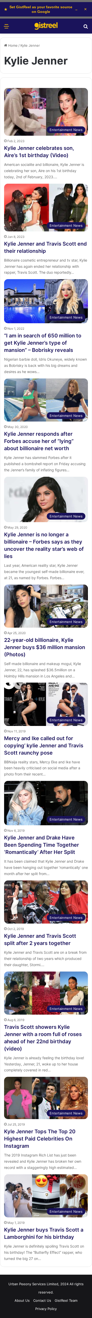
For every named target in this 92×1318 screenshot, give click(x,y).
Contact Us (42, 1300)
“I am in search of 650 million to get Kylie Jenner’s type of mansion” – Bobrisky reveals (42, 343)
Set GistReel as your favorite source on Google (41, 9)
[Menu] (6, 28)
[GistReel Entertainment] (45, 26)
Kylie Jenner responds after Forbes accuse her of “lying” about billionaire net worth (39, 441)
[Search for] (85, 28)
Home (12, 45)
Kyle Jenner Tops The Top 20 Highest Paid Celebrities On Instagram (39, 1138)
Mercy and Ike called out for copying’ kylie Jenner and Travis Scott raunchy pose (43, 745)
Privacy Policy (46, 1309)
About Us (22, 1300)
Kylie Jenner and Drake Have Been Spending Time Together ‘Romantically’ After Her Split (41, 845)
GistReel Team (66, 1300)
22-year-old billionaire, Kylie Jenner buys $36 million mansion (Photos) (44, 647)
